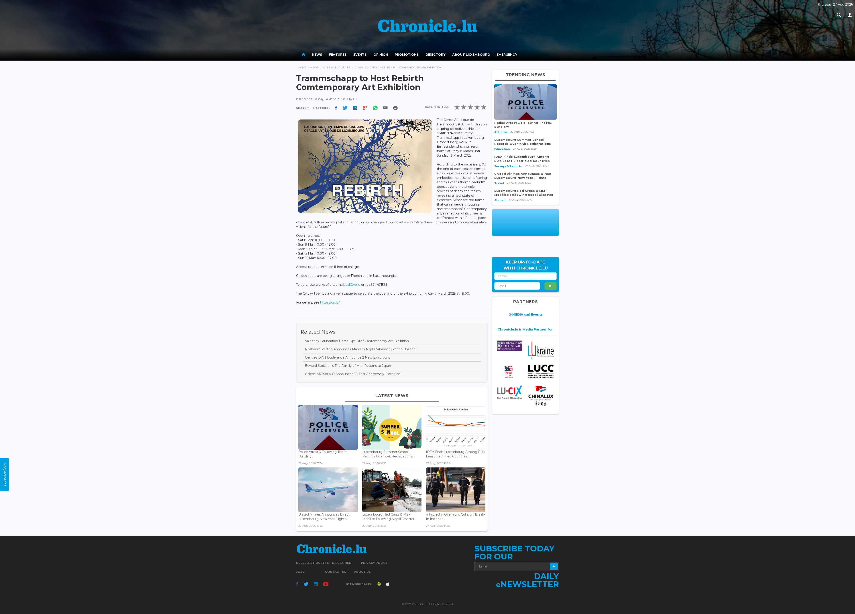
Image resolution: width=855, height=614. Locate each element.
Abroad (499, 200)
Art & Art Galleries (336, 67)
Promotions (407, 55)
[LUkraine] (541, 350)
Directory (435, 55)
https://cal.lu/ (330, 302)
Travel (499, 183)
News (317, 55)
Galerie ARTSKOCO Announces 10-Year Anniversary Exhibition (352, 374)
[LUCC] (541, 371)
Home (302, 67)
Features (338, 55)
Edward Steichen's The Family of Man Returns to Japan (348, 366)
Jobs (300, 571)
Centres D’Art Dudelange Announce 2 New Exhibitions (347, 357)
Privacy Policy (374, 563)
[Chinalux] (541, 396)
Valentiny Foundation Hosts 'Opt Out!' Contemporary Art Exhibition (357, 341)
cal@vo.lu (353, 285)
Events (360, 55)
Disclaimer (341, 563)
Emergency (507, 55)
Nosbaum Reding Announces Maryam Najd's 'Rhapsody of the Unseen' (360, 349)
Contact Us (335, 571)
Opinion (380, 55)
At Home (500, 132)
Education (502, 149)
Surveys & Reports (508, 166)
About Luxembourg (471, 55)
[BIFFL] (510, 345)
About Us (362, 571)
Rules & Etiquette (312, 563)
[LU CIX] (510, 392)
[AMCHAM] (510, 371)
